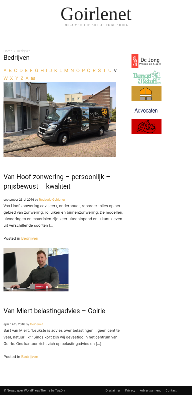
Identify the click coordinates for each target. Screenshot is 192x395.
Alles (30, 78)
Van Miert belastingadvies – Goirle (54, 311)
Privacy (130, 390)
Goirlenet (36, 324)
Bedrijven (29, 238)
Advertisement (150, 390)
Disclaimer (113, 390)
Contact (171, 390)
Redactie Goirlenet (52, 199)
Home (8, 51)
